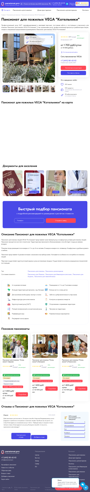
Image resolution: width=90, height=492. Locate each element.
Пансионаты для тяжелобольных (44, 276)
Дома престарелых (44, 10)
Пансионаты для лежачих (77, 471)
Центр (37, 455)
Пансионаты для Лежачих (36, 274)
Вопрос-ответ (5, 473)
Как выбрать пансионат (8, 465)
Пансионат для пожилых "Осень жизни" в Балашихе (43, 361)
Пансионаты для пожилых (22, 10)
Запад (37, 461)
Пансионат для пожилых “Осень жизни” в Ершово (13, 361)
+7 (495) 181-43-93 (58, 3)
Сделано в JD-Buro (7, 488)
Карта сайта (5, 479)
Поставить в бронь (73, 73)
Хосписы (85, 10)
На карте (7, 10)
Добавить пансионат (8, 476)
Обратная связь (6, 470)
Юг (36, 466)
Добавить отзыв (39, 437)
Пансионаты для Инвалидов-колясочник (58, 274)
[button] (5, 58)
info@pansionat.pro (7, 460)
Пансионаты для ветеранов (67, 10)
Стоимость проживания (68, 487)
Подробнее (22, 394)
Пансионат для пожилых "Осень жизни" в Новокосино (72, 361)
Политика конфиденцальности (51, 488)
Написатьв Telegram (72, 3)
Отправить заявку (60, 220)
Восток (37, 458)
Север (37, 464)
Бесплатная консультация (73, 68)
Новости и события (7, 467)
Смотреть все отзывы (21, 436)
